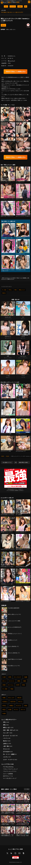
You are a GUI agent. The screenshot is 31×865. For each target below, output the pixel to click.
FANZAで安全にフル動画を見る (15, 71)
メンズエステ (18, 677)
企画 (4, 713)
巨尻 (4, 685)
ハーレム (11, 685)
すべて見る (27, 789)
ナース (23, 709)
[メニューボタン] (29, 2)
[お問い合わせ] (19, 853)
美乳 (4, 697)
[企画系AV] (23, 853)
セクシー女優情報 (8, 773)
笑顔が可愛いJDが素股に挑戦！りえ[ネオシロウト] (24, 462)
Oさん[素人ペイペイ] (7, 462)
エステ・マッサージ (10, 759)
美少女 (3, 25)
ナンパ (5, 681)
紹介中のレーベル (8, 776)
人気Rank (22, 849)
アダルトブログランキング (10, 769)
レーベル (13, 6)
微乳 (25, 681)
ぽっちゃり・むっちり (10, 735)
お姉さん (5, 701)
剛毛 (19, 681)
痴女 (12, 688)
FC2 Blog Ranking (8, 767)
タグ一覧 (4, 849)
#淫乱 (15, 289)
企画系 (20, 6)
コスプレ (19, 705)
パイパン (12, 681)
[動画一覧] (15, 853)
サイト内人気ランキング (9, 778)
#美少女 (4, 293)
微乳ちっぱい (8, 727)
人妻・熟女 (7, 746)
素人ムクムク (11, 61)
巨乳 (10, 677)
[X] (7, 853)
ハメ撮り (5, 688)
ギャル (20, 701)
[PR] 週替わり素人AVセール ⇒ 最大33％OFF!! (12, 12)
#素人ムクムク (22, 289)
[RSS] (11, 853)
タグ (6, 6)
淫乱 (26, 705)
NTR (18, 685)
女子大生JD (8, 751)
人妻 (4, 677)
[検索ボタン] (25, 6)
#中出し (10, 289)
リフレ (16, 709)
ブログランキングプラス (9, 771)
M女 (24, 685)
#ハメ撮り (4, 289)
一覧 (15, 462)
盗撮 (26, 677)
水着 (10, 709)
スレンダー (11, 697)
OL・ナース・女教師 (10, 754)
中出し (5, 705)
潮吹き (11, 705)
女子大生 (13, 701)
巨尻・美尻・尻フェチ (10, 730)
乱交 (4, 709)
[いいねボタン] (28, 24)
